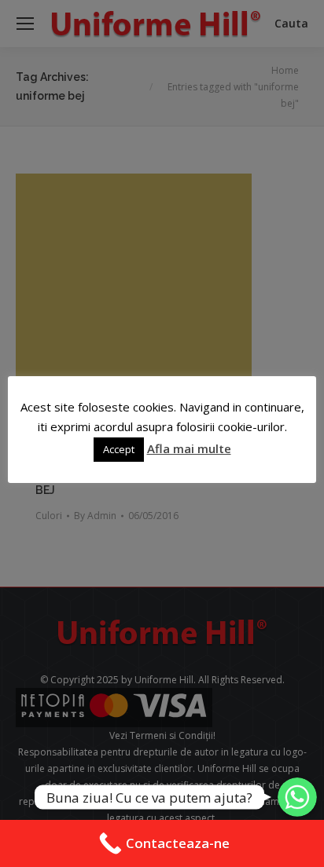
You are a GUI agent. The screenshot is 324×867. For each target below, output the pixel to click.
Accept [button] (118, 449)
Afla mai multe (189, 448)
